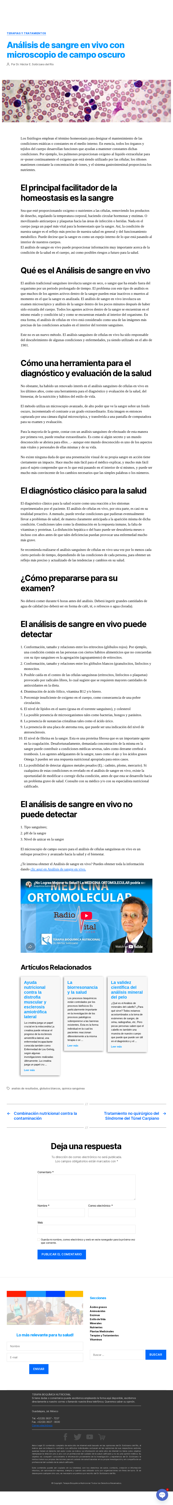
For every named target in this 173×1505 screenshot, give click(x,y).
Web (40, 1222)
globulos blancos (50, 1088)
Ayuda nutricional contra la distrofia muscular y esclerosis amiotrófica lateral (35, 999)
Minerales (96, 1323)
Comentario (46, 1172)
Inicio (99, 4)
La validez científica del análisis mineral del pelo (127, 989)
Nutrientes (96, 1327)
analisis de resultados (24, 1088)
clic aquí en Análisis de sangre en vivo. (58, 869)
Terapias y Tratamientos (26, 33)
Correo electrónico (100, 1205)
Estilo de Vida (98, 1319)
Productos (159, 9)
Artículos (148, 4)
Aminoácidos (97, 1311)
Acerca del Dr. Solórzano (122, 4)
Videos (161, 4)
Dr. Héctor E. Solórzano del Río (35, 64)
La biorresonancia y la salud (82, 987)
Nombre (44, 1205)
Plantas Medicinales (102, 1331)
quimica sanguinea (73, 1088)
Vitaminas (96, 1339)
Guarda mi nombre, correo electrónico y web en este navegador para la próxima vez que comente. (88, 1241)
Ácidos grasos (98, 1307)
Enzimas (95, 1315)
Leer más (29, 1070)
